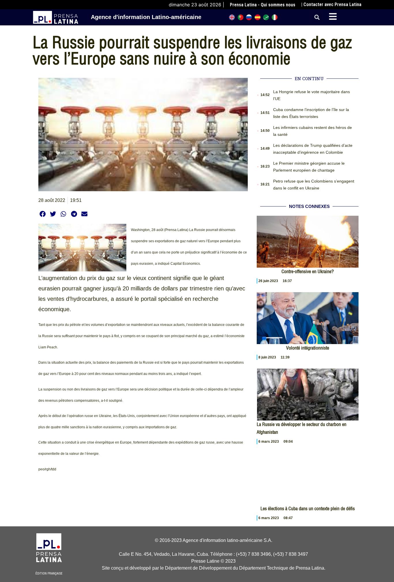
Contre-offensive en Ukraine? (308, 271)
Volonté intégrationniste (307, 348)
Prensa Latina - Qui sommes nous (262, 4)
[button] (317, 17)
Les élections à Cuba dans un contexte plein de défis (307, 508)
